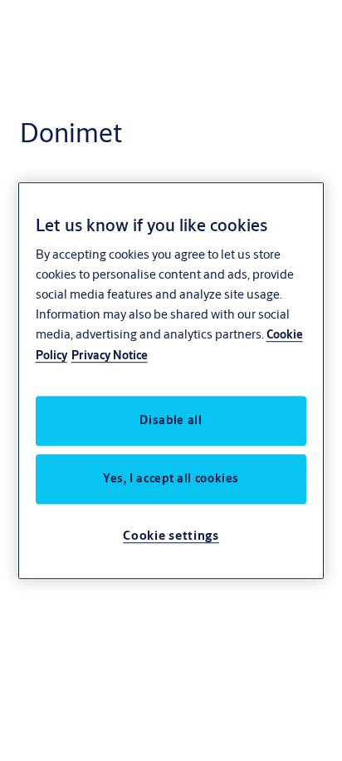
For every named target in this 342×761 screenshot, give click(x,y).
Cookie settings (171, 535)
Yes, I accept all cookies (171, 478)
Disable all (170, 420)
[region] (171, 381)
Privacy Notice (109, 355)
